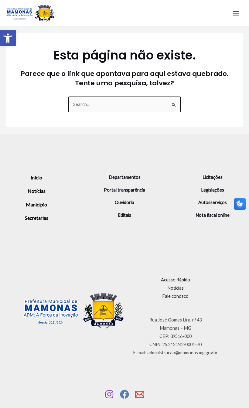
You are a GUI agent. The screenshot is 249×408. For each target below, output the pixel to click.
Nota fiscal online (213, 215)
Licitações (213, 177)
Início (36, 177)
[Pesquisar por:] (124, 104)
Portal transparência (124, 189)
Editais (124, 215)
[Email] (139, 394)
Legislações (212, 189)
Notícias (37, 191)
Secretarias (36, 218)
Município (36, 204)
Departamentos (125, 177)
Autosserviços (212, 202)
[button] (8, 38)
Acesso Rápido (175, 279)
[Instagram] (109, 394)
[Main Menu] (236, 13)
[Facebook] (124, 394)
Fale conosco (175, 296)
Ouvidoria (124, 202)
